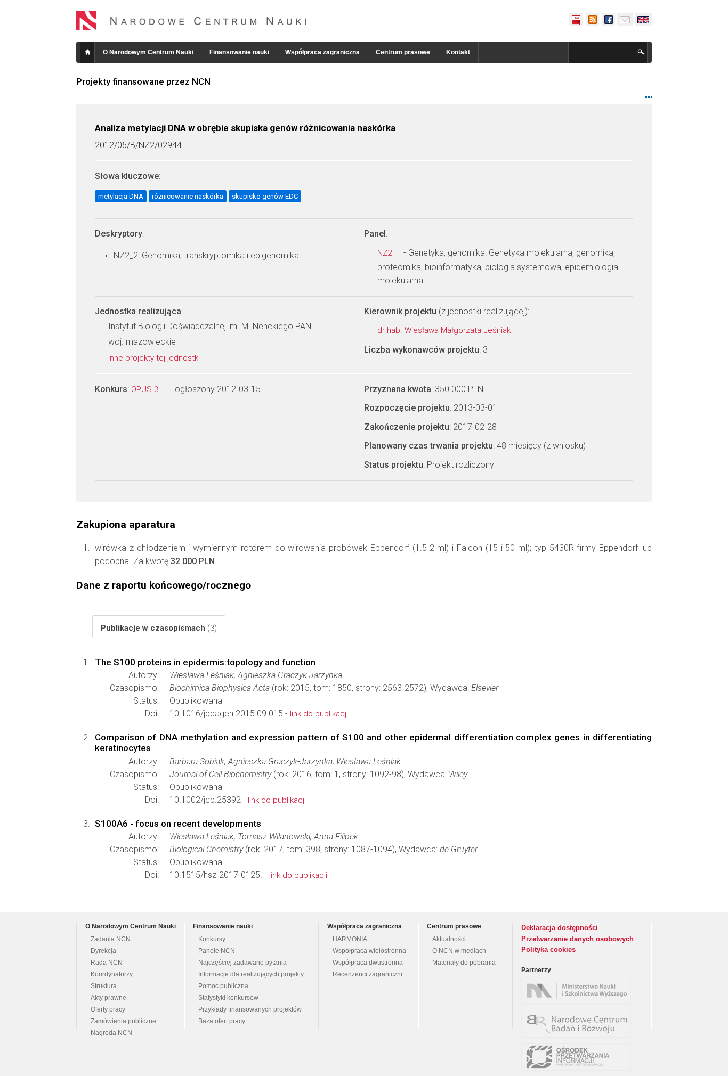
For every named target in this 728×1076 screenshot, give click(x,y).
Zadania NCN (111, 939)
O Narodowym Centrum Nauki (148, 52)
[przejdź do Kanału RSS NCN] (592, 19)
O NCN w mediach (459, 951)
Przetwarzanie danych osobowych (577, 939)
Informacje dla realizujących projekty (251, 974)
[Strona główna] (191, 20)
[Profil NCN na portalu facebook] (608, 19)
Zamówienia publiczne (123, 1021)
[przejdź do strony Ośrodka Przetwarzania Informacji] (578, 1057)
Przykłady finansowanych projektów (250, 1009)
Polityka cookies (548, 949)
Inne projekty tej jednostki (155, 358)
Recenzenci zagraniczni (367, 974)
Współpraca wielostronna (369, 951)
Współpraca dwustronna (368, 962)
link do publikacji (319, 714)
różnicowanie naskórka (187, 196)
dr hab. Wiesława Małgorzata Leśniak (445, 330)
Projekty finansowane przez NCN (143, 81)
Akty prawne (108, 998)
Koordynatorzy (112, 974)
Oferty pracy (108, 1009)
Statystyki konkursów (228, 998)
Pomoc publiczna (223, 986)
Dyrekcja (103, 951)
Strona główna (87, 52)
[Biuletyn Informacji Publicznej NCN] (576, 19)
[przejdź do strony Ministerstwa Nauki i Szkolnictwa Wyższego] (578, 991)
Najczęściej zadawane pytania (242, 962)
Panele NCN (216, 951)
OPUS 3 (145, 389)
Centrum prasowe (403, 52)
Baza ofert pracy (221, 1021)
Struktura (104, 986)
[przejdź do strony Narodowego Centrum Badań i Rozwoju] (578, 1024)
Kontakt (458, 52)
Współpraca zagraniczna (322, 52)
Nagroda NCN (111, 1033)
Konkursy (211, 939)
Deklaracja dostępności (559, 928)
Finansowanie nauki (239, 52)
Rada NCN (107, 962)
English (643, 19)
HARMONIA (350, 939)
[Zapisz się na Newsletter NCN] (625, 19)
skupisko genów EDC (265, 196)
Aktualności (449, 939)
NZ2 (385, 253)
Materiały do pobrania (464, 962)
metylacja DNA (120, 196)
